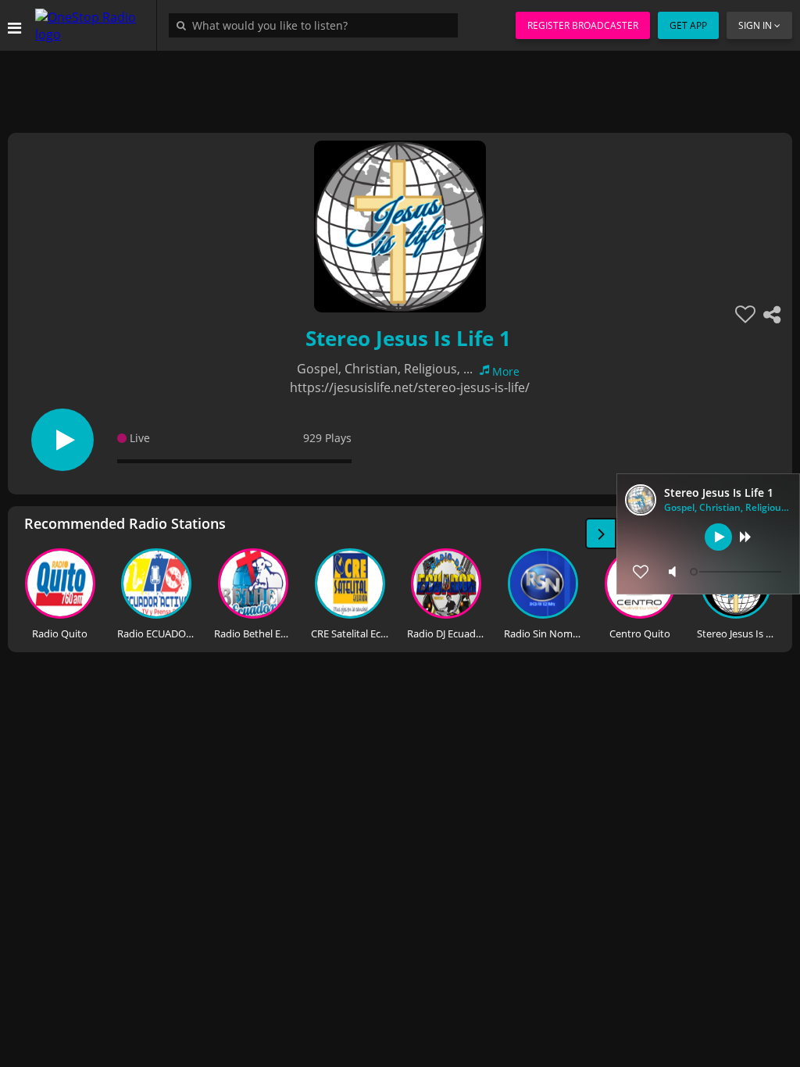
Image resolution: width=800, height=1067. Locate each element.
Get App (688, 25)
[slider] (738, 572)
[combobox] (317, 24)
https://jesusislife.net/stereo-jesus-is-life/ (410, 387)
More (506, 371)
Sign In (755, 25)
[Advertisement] (400, 86)
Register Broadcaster (582, 25)
